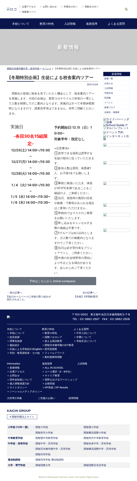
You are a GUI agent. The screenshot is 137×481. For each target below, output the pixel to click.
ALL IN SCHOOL (54, 367)
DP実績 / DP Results (56, 387)
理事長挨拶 (16, 341)
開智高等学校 (42, 454)
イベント (46, 68)
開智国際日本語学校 (95, 465)
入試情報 (70, 23)
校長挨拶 (15, 337)
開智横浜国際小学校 (95, 432)
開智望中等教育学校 (46, 437)
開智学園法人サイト (23, 416)
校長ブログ (109, 107)
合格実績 (50, 383)
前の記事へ (16, 292)
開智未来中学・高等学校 (97, 443)
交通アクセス (29, 6)
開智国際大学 (42, 465)
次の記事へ (89, 292)
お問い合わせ (50, 6)
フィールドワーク (55, 353)
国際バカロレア (53, 337)
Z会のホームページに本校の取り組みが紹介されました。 (29, 298)
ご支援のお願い (46, 398)
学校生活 (108, 93)
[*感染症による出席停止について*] (116, 219)
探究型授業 (51, 349)
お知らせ (108, 83)
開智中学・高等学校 (46, 443)
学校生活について (86, 341)
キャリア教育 (52, 375)
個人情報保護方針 (20, 383)
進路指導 (91, 23)
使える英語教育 (53, 341)
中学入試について (86, 333)
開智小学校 (41, 427)
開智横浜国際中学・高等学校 (100, 448)
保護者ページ (29, 11)
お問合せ (15, 375)
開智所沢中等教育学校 (96, 437)
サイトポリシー (18, 387)
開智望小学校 (91, 427)
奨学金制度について (21, 379)
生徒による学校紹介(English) (26, 349)
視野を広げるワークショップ (61, 379)
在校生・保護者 (111, 112)
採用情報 (73, 398)
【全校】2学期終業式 (86, 296)
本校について (20, 23)
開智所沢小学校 (44, 432)
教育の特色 (47, 23)
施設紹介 (15, 345)
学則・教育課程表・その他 (25, 353)
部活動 (107, 97)
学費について (83, 337)
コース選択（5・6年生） (59, 371)
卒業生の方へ (71, 6)
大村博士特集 (14, 398)
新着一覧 (108, 78)
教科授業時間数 (53, 357)
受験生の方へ (91, 6)
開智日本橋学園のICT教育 (59, 345)
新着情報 (15, 367)
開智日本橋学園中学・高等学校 (23, 68)
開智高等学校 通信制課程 (49, 459)
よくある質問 (116, 23)
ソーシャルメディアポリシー (26, 391)
